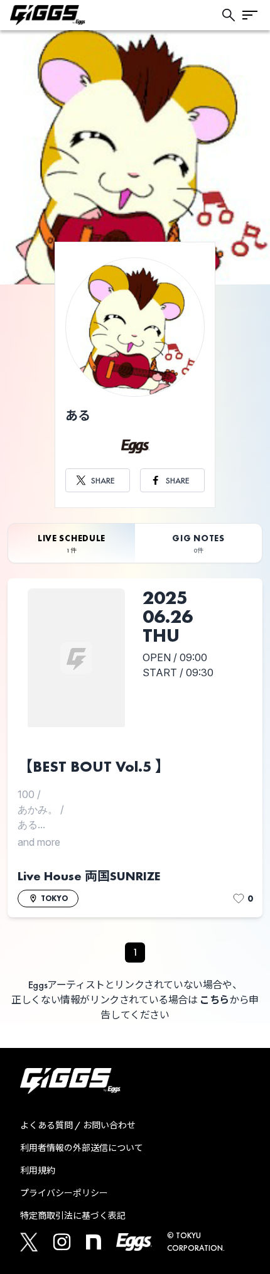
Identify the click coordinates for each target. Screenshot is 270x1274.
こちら (214, 1000)
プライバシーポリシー (64, 1193)
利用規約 (37, 1170)
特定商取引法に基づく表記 (73, 1215)
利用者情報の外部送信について (81, 1147)
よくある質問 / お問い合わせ (78, 1125)
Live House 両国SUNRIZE (89, 876)
